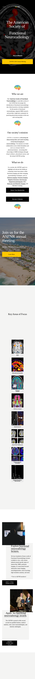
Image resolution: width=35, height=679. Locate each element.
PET (24, 181)
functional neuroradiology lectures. (20, 549)
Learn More (11, 254)
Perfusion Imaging (23, 177)
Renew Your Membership (17, 190)
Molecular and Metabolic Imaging (16, 183)
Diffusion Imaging (12, 177)
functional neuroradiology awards (15, 614)
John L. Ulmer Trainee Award (10, 582)
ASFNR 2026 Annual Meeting (17, 61)
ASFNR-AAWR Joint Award (9, 643)
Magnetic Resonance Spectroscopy (17, 179)
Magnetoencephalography (16, 181)
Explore (15, 546)
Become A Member (17, 199)
